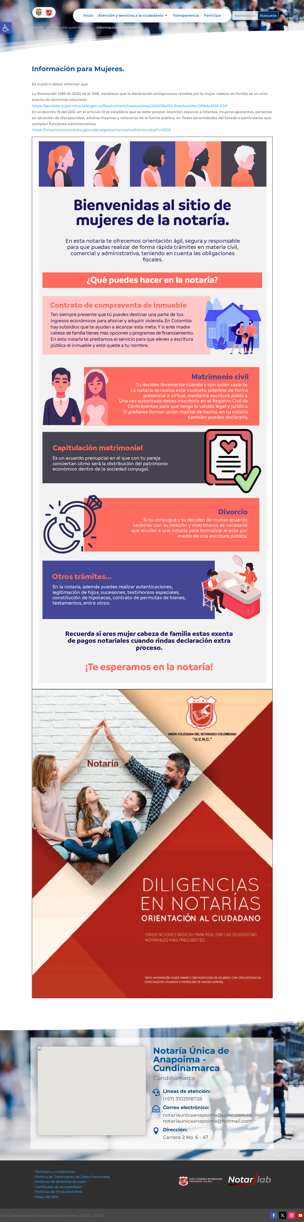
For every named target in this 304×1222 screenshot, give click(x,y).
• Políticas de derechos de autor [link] (60, 1182)
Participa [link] (212, 16)
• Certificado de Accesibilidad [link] (57, 1187)
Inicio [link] (88, 16)
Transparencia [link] (186, 16)
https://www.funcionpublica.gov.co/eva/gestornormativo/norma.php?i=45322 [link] (101, 130)
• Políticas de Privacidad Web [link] (57, 1192)
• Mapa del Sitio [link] (46, 1197)
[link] (6, 28)
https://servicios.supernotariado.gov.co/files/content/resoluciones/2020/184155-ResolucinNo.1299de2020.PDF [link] (130, 106)
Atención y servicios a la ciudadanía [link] (130, 16)
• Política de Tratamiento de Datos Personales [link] (71, 1177)
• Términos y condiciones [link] (54, 1172)
